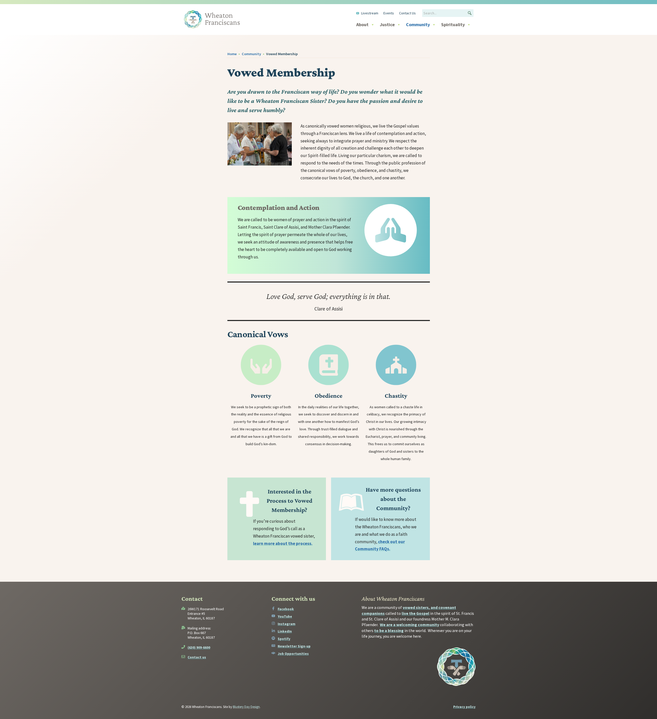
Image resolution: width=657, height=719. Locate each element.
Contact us (197, 657)
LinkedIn (285, 631)
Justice (387, 24)
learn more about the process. (283, 543)
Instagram (286, 623)
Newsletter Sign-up (294, 646)
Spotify (284, 638)
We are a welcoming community (409, 624)
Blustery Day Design (246, 707)
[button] (470, 13)
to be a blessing (389, 630)
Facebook (286, 609)
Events (388, 13)
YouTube (285, 616)
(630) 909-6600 (199, 647)
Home (232, 54)
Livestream (369, 13)
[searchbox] (448, 13)
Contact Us (407, 13)
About (362, 24)
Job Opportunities (293, 653)
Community (418, 24)
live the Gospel (415, 613)
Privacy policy (464, 707)
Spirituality (453, 24)
